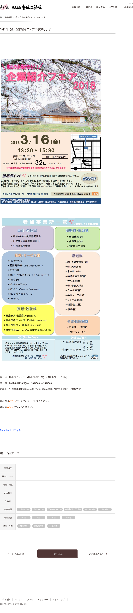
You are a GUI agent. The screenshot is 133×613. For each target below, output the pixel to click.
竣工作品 (113, 7)
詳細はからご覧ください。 (17, 406)
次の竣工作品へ (96, 554)
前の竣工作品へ (19, 554)
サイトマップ (58, 599)
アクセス (18, 599)
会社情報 (88, 7)
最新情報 (76, 7)
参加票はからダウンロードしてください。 (25, 401)
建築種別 (8, 17)
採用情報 (6, 599)
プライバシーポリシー (37, 599)
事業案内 (100, 7)
